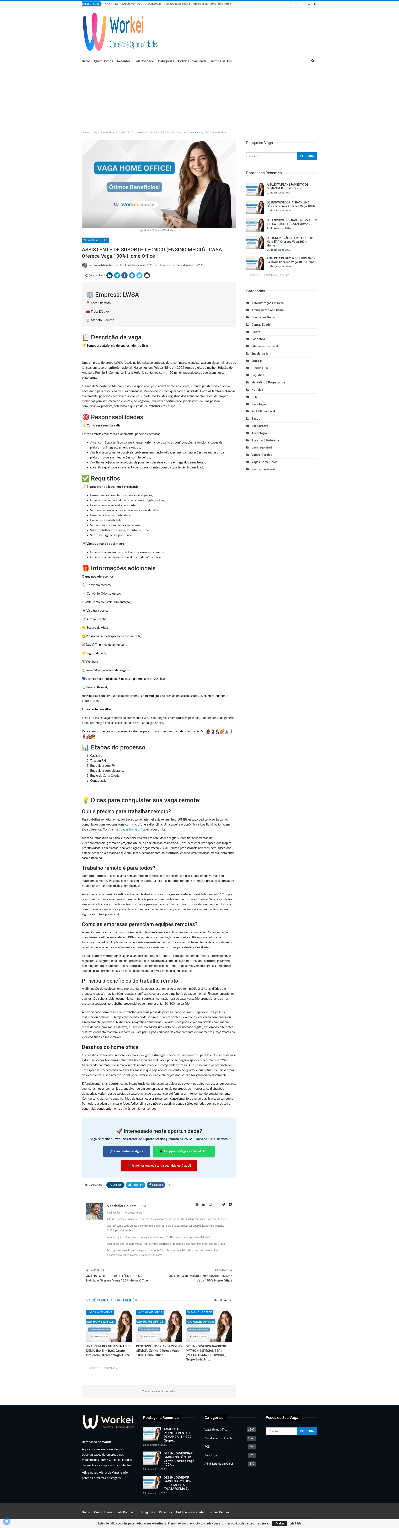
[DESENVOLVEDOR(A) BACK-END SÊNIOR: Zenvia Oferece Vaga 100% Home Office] (159, 1326)
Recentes (124, 61)
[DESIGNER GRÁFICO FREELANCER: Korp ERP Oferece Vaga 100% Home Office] (255, 242)
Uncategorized (261, 447)
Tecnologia (259, 433)
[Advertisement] (199, 97)
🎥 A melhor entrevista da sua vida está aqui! (159, 1165)
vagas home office (133, 829)
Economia (258, 339)
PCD (254, 397)
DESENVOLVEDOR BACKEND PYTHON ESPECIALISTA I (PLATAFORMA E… (178, 1483)
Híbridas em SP (261, 368)
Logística (257, 375)
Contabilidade (261, 324)
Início (86, 61)
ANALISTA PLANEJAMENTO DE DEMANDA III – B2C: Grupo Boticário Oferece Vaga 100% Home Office (168, 3)
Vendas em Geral (263, 469)
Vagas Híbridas (261, 454)
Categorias (166, 61)
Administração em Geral (267, 303)
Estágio (256, 360)
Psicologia (258, 404)
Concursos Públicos (265, 317)
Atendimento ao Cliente (267, 310)
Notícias (257, 389)
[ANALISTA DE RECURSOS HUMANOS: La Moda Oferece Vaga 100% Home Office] (255, 263)
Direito (256, 332)
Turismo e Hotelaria (265, 440)
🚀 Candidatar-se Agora (127, 1151)
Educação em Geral (264, 346)
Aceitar (279, 1523)
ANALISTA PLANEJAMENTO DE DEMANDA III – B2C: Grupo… (178, 1434)
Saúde (255, 418)
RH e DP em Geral (263, 411)
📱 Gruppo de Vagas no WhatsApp (183, 1151)
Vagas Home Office (95, 240)
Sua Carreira (259, 426)
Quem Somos (103, 61)
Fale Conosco (144, 61)
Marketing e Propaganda (268, 382)
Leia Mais (295, 1523)
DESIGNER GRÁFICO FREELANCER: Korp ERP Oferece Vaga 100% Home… (290, 241)
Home (86, 1512)
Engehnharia (259, 353)
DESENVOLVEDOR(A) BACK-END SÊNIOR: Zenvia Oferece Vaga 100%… (179, 1459)
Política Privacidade (192, 61)
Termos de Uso (221, 61)
